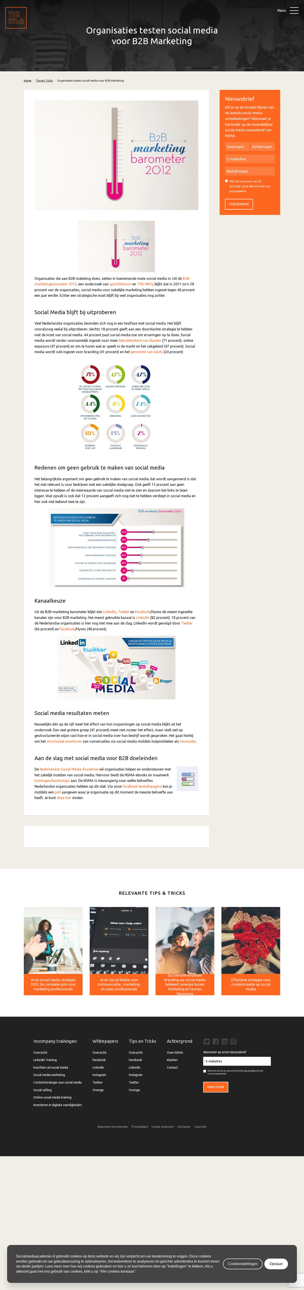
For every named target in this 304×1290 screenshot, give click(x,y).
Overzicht (40, 1052)
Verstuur (215, 1087)
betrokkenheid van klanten (140, 340)
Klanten (172, 1060)
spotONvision (120, 284)
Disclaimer (184, 1126)
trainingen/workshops (52, 781)
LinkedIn (109, 612)
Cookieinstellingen (243, 1264)
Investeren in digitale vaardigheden (57, 1105)
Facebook (142, 612)
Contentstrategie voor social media (57, 1082)
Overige (98, 1090)
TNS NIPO (145, 284)
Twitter (124, 612)
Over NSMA (175, 1052)
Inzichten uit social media (50, 1067)
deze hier (64, 798)
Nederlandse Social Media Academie (69, 769)
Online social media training (52, 1097)
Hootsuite (188, 741)
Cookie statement (163, 1126)
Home (27, 80)
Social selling (42, 1090)
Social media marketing (49, 1075)
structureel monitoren (64, 741)
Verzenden (239, 204)
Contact (172, 1067)
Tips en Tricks (44, 80)
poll (58, 792)
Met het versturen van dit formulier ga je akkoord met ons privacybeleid (249, 186)
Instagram (99, 1075)
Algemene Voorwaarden (112, 1126)
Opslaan (276, 1264)
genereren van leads (147, 352)
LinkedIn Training (45, 1060)
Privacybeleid (140, 1126)
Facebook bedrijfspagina (142, 786)
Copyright (200, 1126)
